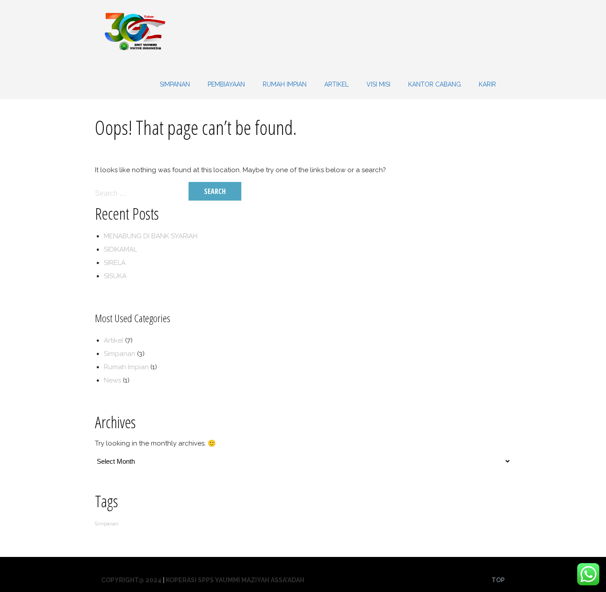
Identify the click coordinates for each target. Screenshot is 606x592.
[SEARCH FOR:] (141, 193)
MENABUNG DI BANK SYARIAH (150, 236)
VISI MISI (378, 84)
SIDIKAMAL (120, 249)
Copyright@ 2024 (131, 580)
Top (498, 580)
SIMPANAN (175, 84)
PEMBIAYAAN (226, 84)
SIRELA (115, 263)
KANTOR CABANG (434, 84)
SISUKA (115, 276)
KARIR (487, 84)
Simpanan (119, 354)
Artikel (336, 84)
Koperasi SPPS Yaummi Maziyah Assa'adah (235, 580)
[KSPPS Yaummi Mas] (134, 62)
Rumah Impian (285, 84)
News (112, 380)
